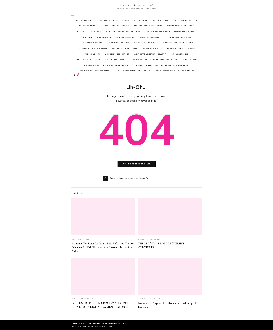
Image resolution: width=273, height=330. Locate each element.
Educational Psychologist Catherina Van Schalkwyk (171, 32)
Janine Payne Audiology (118, 43)
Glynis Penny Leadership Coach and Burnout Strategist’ (162, 65)
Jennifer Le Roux (92, 54)
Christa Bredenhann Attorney (181, 26)
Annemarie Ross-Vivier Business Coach (132, 71)
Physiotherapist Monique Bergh (96, 37)
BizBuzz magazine (84, 20)
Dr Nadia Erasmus (180, 54)
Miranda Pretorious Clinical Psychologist (174, 71)
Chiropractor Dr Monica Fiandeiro (179, 43)
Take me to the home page (136, 164)
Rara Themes (88, 326)
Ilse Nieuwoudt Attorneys (117, 26)
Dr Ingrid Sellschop (125, 37)
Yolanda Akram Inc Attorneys (148, 26)
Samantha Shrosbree (149, 37)
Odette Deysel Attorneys (89, 32)
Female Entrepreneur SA (136, 5)
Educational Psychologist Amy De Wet (124, 32)
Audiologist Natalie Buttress (181, 48)
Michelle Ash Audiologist (146, 43)
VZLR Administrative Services (177, 37)
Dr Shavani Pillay (161, 20)
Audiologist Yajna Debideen (124, 48)
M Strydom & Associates (185, 20)
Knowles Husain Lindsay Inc (135, 20)
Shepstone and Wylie (152, 48)
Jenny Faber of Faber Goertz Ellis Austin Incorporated (101, 60)
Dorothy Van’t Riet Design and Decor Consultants (154, 60)
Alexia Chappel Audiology (90, 43)
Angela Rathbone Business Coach (94, 71)
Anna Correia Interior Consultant (150, 54)
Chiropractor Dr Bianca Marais (92, 48)
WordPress (107, 326)
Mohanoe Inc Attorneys (89, 26)
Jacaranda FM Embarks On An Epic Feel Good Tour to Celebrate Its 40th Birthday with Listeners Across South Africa (102, 247)
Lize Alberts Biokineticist (117, 54)
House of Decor (190, 60)
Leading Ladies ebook (107, 20)
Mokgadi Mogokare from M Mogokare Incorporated (107, 65)
